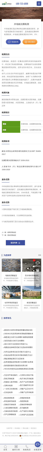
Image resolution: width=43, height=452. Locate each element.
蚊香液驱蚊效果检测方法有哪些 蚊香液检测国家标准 (18, 363)
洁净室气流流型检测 (26, 416)
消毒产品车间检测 (26, 392)
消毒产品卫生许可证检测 (26, 390)
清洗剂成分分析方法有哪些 (14, 341)
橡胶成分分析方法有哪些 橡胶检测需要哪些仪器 (18, 338)
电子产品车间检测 (26, 382)
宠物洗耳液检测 (10, 404)
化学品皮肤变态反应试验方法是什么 (17, 352)
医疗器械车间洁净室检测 (26, 386)
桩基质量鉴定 (12, 232)
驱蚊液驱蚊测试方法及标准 (14, 359)
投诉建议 (17, 428)
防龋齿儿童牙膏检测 (11, 383)
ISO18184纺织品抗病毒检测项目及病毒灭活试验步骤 (19, 370)
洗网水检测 (8, 385)
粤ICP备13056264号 (11, 436)
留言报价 (31, 42)
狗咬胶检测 (24, 401)
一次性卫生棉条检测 (11, 390)
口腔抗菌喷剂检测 (11, 408)
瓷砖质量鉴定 (12, 235)
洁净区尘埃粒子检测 (26, 376)
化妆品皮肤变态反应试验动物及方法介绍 (18, 356)
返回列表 (14, 243)
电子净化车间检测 (26, 379)
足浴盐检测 (8, 392)
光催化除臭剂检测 (11, 411)
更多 (39, 255)
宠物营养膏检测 (26, 404)
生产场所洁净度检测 (26, 412)
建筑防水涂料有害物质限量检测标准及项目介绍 (18, 331)
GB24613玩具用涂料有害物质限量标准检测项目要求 (18, 335)
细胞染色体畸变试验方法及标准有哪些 (18, 347)
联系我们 (34, 428)
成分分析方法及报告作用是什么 (16, 344)
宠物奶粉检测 (25, 398)
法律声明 (9, 428)
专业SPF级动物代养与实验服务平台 (11, 376)
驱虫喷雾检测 (9, 398)
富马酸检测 (24, 408)
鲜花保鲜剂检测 (10, 401)
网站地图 (25, 428)
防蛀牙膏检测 (9, 379)
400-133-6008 (22, 3)
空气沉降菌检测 (10, 414)
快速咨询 (15, 42)
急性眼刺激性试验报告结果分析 (16, 365)
